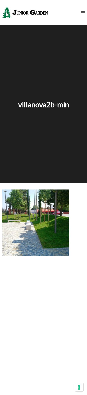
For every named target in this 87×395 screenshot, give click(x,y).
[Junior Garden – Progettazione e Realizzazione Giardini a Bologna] (25, 12)
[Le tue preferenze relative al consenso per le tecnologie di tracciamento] (79, 387)
